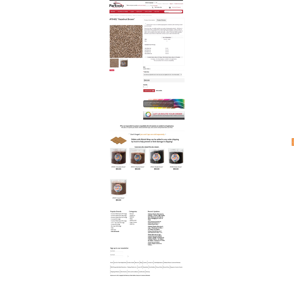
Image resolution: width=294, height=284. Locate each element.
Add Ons (157, 11)
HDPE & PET (139, 11)
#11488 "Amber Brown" (176, 167)
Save (112, 70)
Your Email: (112, 254)
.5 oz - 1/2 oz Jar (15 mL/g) (117, 222)
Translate (155, 5)
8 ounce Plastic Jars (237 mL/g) (119, 217)
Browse (113, 11)
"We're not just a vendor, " (136, 5)
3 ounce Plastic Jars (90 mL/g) (118, 221)
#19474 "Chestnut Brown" (137, 167)
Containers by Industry (126, 15)
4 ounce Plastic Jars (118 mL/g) (118, 215)
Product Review (161, 20)
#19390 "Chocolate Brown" (118, 167)
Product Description (149, 20)
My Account (165, 3)
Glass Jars (113, 229)
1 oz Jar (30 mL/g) (115, 224)
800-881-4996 (158, 7)
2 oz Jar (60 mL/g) (115, 219)
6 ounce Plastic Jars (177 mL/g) (119, 213)
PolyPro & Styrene (123, 11)
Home (159, 3)
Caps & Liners (148, 11)
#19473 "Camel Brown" (118, 198)
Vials (112, 228)
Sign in (171, 3)
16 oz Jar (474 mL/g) (116, 226)
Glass (132, 11)
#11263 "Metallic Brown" (157, 167)
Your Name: (112, 250)
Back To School (137, 15)
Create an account (178, 3)
